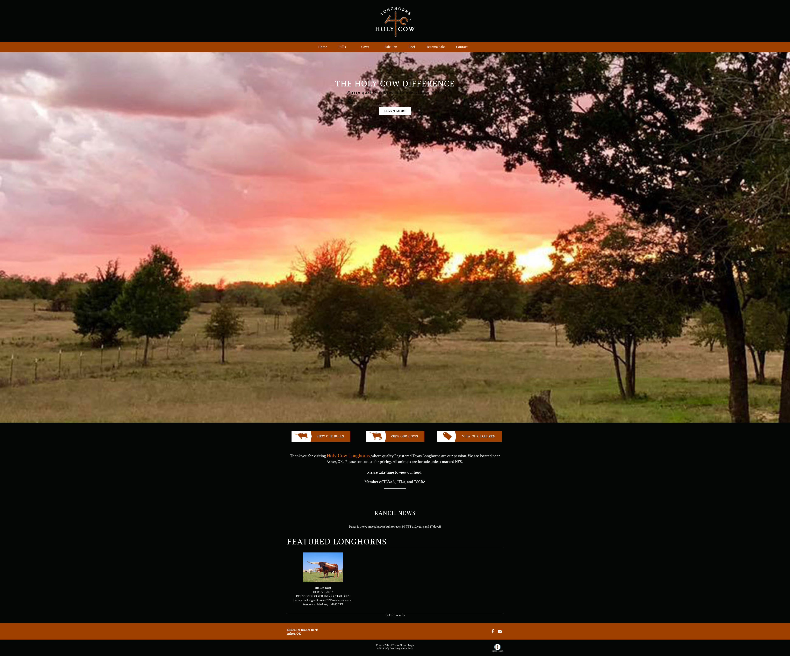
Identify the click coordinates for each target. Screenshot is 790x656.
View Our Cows (404, 436)
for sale (424, 461)
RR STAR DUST (340, 596)
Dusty (352, 526)
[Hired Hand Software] (497, 650)
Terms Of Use (399, 645)
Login (411, 645)
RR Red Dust (323, 588)
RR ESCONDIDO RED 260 (312, 596)
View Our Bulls (330, 436)
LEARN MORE (395, 111)
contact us (365, 461)
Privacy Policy (383, 645)
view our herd (410, 472)
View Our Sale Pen (478, 436)
